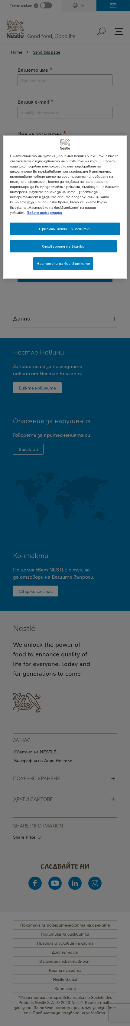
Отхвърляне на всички (63, 246)
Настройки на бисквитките (63, 263)
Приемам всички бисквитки (65, 228)
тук (30, 202)
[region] (65, 207)
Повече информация (44, 212)
